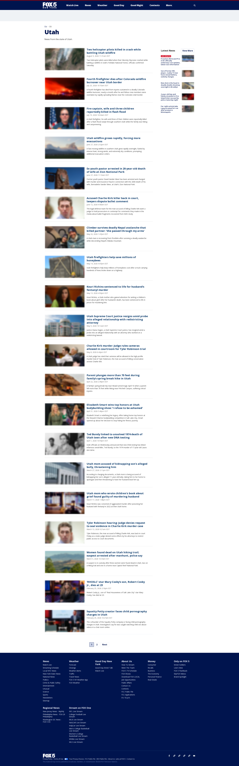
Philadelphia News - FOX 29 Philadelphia (54, 715)
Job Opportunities (128, 680)
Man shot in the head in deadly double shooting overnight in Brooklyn (170, 85)
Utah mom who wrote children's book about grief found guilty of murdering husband (115, 495)
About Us (126, 661)
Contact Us (125, 686)
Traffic (71, 674)
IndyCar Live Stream (77, 725)
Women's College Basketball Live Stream (78, 735)
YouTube (184, 756)
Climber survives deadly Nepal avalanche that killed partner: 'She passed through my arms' (116, 229)
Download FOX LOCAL (130, 677)
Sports (45, 695)
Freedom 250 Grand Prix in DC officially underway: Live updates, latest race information (170, 62)
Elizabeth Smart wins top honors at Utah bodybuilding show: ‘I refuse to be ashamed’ (115, 406)
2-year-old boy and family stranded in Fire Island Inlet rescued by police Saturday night (170, 97)
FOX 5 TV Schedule (129, 671)
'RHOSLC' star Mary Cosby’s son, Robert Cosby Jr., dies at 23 (116, 583)
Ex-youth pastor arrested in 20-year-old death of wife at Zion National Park (116, 170)
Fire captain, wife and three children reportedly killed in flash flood (110, 110)
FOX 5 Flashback (180, 671)
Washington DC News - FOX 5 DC (52, 720)
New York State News (51, 674)
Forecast (72, 665)
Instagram (174, 756)
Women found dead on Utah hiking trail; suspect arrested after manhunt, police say (114, 554)
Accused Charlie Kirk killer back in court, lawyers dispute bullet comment (113, 199)
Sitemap (46, 700)
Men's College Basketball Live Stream (79, 729)
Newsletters (48, 697)
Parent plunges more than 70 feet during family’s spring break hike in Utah (113, 377)
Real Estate (152, 680)
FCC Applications (128, 695)
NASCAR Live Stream (77, 722)
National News (49, 677)
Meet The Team (128, 668)
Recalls (150, 668)
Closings (72, 668)
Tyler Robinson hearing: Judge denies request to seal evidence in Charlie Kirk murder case (116, 524)
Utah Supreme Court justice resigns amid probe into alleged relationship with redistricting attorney (117, 319)
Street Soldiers (180, 665)
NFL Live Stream (76, 711)
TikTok (179, 756)
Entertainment (48, 686)
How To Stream (127, 665)
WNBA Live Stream (77, 739)
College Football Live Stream (77, 715)
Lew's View (178, 668)
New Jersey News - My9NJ (53, 711)
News (46, 661)
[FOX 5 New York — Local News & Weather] (51, 5)
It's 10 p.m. (125, 697)
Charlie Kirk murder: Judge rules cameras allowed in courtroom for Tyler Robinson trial (116, 347)
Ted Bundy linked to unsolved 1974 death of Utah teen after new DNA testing (114, 436)
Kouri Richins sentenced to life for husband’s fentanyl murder (115, 288)
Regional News (51, 707)
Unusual (46, 689)
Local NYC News (49, 671)
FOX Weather (74, 683)
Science (46, 692)
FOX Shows (126, 674)
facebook (169, 756)
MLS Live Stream (76, 742)
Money (151, 661)
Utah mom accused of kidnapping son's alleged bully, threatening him (117, 465)
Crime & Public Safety (51, 683)
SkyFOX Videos (180, 674)
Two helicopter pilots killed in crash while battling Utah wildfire (114, 51)
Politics (46, 680)
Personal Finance (155, 677)
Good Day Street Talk (104, 668)
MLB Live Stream (76, 719)
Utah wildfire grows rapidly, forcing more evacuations (113, 139)
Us (45, 26)
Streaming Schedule (51, 668)
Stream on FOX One (80, 707)
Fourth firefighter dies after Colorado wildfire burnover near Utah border (116, 80)
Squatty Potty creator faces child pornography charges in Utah (117, 613)
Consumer (152, 665)
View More (187, 50)
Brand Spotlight (180, 677)
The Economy (153, 674)
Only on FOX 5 (181, 661)
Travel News (74, 677)
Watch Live (47, 665)
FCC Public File (127, 692)
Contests (125, 689)
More (169, 5)
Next (104, 644)
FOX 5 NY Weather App (78, 680)
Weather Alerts (75, 671)
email (194, 756)
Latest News (168, 50)
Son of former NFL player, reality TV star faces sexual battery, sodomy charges (169, 74)
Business (151, 671)
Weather (74, 661)
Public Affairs (126, 683)
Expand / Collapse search (194, 5)
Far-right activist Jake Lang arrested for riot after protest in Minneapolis (169, 109)
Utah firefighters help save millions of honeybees (111, 258)
